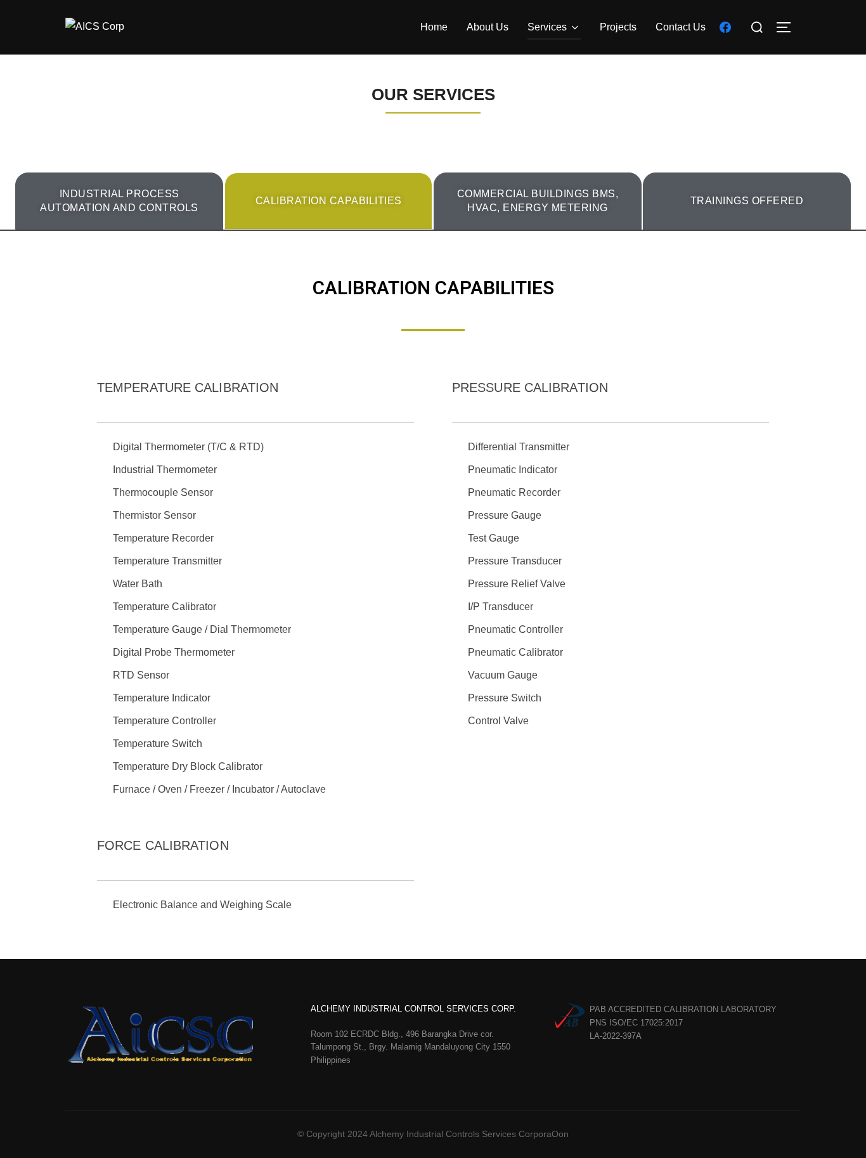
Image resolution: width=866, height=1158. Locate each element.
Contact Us (681, 27)
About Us (487, 27)
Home (434, 27)
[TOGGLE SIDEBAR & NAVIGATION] (788, 27)
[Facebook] (725, 26)
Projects (618, 27)
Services (547, 27)
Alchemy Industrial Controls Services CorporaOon (469, 1134)
